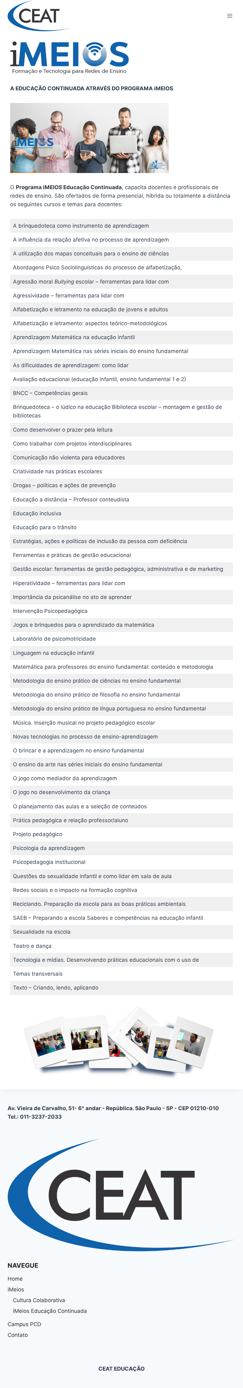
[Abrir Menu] (229, 16)
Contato (18, 1335)
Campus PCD (24, 1324)
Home (15, 1279)
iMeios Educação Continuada (50, 1311)
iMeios (16, 1289)
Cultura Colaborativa (39, 1300)
